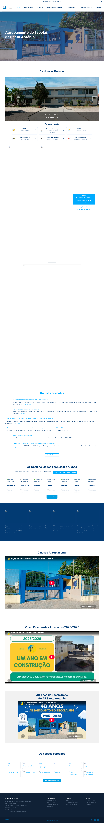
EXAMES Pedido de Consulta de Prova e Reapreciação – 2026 (84, 199)
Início (18, 7)
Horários (88, 804)
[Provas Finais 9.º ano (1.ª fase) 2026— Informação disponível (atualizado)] (8, 445)
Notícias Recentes (52, 393)
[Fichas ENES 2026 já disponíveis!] (8, 437)
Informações (71, 7)
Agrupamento (28, 7)
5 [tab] (53, 117)
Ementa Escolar (90, 800)
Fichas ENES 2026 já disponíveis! (22, 435)
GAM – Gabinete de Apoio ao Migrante (65, 472)
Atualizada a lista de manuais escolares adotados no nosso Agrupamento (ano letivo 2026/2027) (35, 428)
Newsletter (50, 806)
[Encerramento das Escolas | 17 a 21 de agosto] (8, 411)
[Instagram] (95, 820)
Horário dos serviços (72, 804)
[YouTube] (98, 820)
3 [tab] (50, 117)
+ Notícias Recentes (52, 455)
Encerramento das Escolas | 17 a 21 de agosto (26, 409)
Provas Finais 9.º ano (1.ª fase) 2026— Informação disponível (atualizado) (34, 443)
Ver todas (52, 497)
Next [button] (94, 98)
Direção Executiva (52, 802)
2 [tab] (48, 117)
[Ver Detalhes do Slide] (52, 99)
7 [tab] (57, 117)
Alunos (39, 7)
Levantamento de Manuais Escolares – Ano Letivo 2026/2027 (30, 399)
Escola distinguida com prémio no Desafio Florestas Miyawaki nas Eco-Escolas (30, 418)
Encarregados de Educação (54, 7)
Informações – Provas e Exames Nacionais (84, 208)
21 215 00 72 (14, 807)
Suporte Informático (72, 802)
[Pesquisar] (101, 1)
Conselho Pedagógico (53, 804)
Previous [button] (9, 98)
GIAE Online (69, 800)
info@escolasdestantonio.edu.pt (19, 811)
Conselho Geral (51, 800)
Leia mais (28, 404)
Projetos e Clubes (85, 7)
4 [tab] (52, 117)
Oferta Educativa (91, 802)
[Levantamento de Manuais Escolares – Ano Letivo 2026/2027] (8, 402)
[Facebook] (91, 820)
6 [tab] (55, 117)
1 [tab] (46, 117)
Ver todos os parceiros (52, 780)
